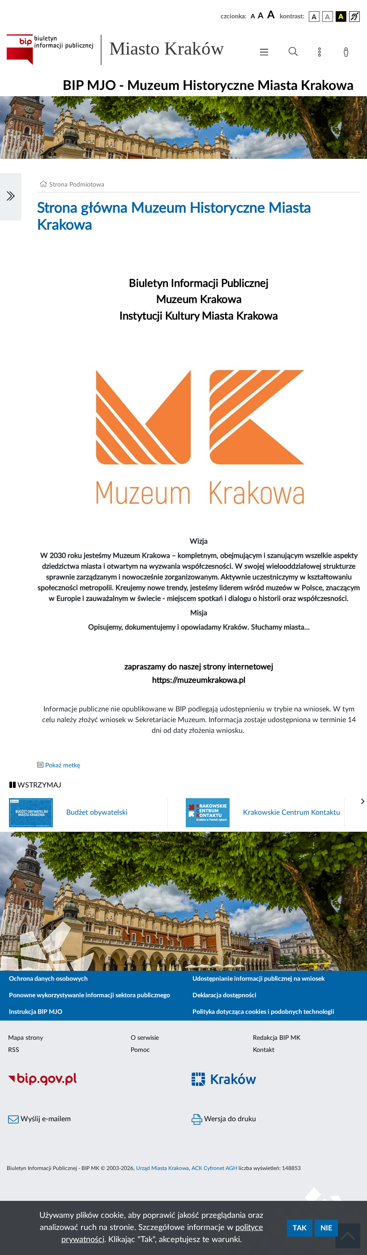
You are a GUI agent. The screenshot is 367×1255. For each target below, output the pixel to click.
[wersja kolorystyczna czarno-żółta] (341, 16)
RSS (13, 1050)
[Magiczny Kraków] (275, 1084)
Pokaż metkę (62, 765)
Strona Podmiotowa (76, 185)
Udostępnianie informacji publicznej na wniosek (258, 979)
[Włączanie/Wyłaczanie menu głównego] (264, 53)
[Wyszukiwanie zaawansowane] (293, 51)
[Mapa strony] (321, 54)
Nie (326, 1228)
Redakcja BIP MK (276, 1038)
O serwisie (145, 1038)
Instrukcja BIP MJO (35, 1012)
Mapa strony (25, 1038)
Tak (300, 1228)
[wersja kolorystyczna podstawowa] (314, 16)
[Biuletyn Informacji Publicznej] (92, 1084)
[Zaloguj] (348, 54)
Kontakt (263, 1050)
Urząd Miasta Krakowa (162, 1168)
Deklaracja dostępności (224, 995)
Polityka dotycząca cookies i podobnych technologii (263, 1012)
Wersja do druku (229, 1119)
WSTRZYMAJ (38, 785)
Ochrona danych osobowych (48, 979)
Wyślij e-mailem (45, 1119)
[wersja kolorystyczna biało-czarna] (327, 16)
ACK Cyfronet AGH (214, 1168)
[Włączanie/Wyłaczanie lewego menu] (10, 197)
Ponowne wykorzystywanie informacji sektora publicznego (89, 995)
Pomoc (140, 1050)
